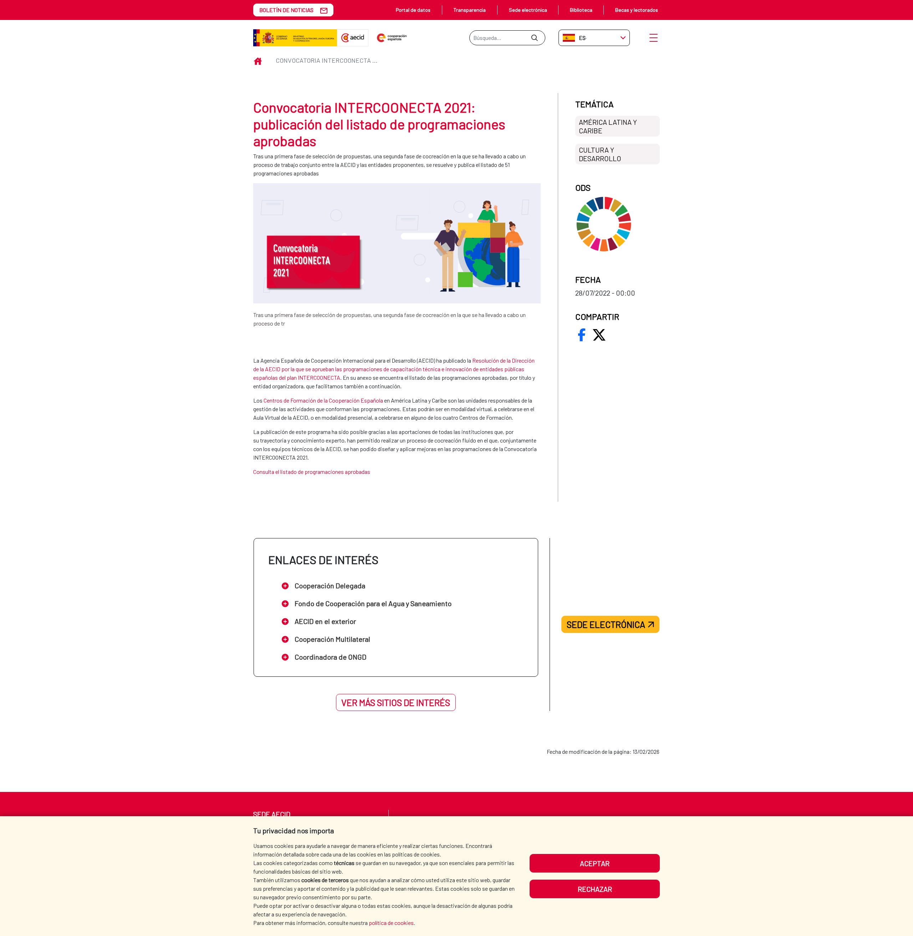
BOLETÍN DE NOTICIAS (286, 9)
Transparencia (469, 10)
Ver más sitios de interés (395, 702)
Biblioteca (581, 10)
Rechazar (595, 889)
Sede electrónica (528, 10)
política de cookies (391, 922)
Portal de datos (413, 10)
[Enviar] (534, 37)
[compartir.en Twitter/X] (599, 334)
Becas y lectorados (636, 10)
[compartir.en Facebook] (581, 334)
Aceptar (594, 863)
